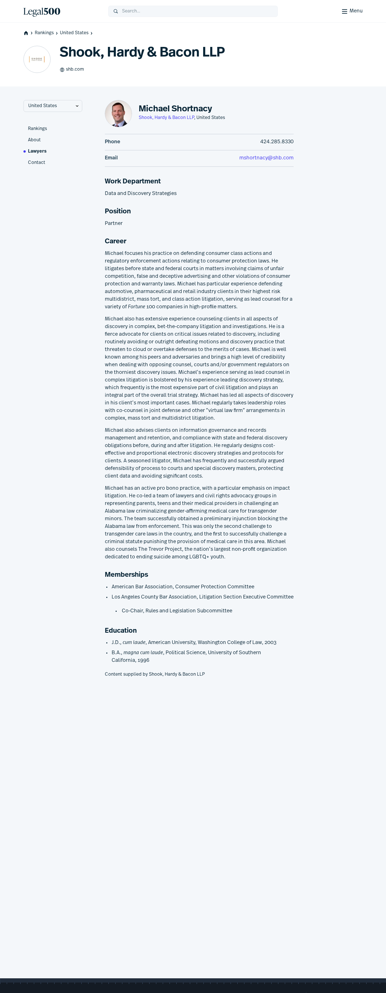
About (34, 140)
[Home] (61, 11)
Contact (36, 163)
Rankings (44, 33)
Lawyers (37, 151)
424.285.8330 (277, 142)
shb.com (75, 69)
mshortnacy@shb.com (266, 158)
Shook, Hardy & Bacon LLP (166, 118)
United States (74, 33)
